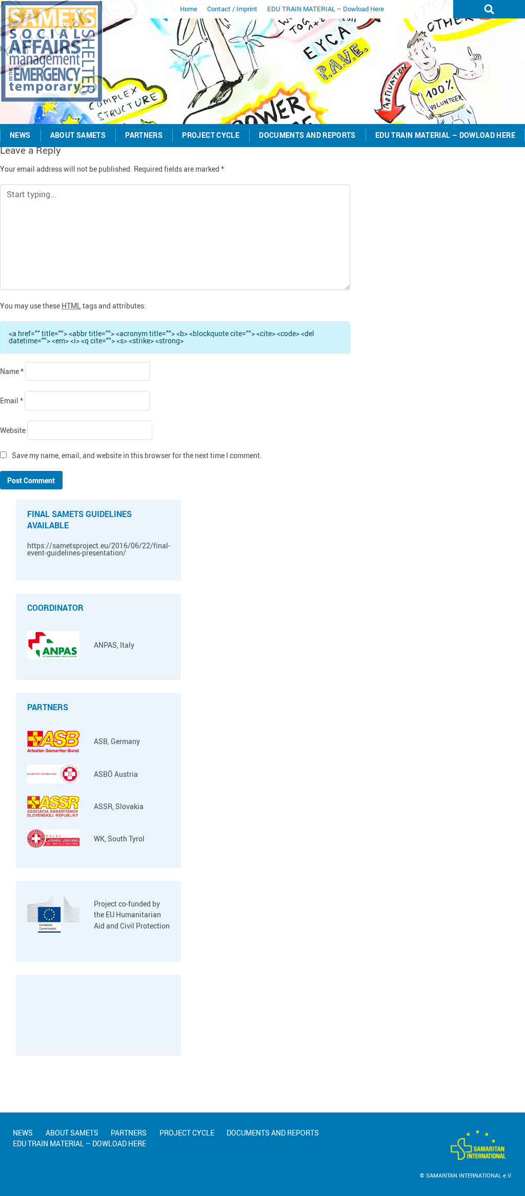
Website (13, 430)
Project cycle (210, 135)
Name (12, 371)
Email (11, 400)
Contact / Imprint (232, 8)
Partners (144, 135)
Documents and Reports (307, 135)
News (20, 135)
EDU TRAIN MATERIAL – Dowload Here (325, 8)
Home (188, 8)
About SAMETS (78, 135)
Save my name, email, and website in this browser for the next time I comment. (137, 455)
